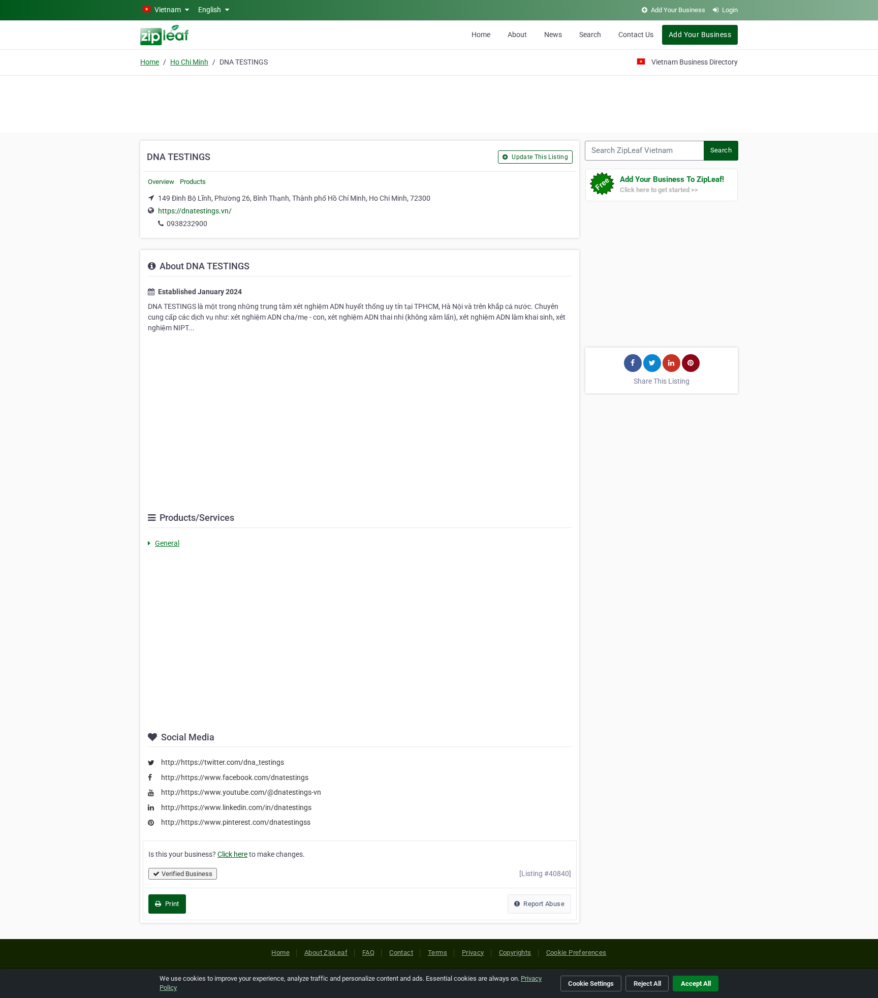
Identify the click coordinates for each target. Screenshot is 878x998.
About (517, 34)
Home (481, 34)
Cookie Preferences (576, 952)
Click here (232, 854)
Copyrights (515, 952)
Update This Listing (539, 157)
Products (193, 181)
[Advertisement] (439, 103)
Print (171, 904)
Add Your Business (700, 34)
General (167, 543)
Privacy (473, 952)
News (553, 34)
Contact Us (635, 34)
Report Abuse (543, 904)
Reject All (647, 983)
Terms (437, 952)
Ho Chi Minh (189, 62)
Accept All (696, 983)
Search (590, 34)
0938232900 (187, 224)
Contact (401, 952)
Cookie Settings (591, 983)
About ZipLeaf (326, 952)
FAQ (368, 952)
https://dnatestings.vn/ (195, 211)
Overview (161, 181)
